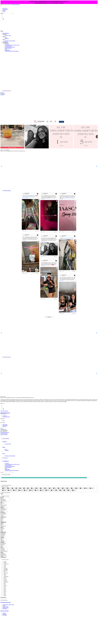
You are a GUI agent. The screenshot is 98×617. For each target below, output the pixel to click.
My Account (5, 8)
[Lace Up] (3, 515)
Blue (5, 571)
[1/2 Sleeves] (4, 548)
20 (55, 488)
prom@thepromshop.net (15, 4)
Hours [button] (4, 447)
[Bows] (3, 525)
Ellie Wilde (5, 615)
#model (54, 197)
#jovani (26, 196)
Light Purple (6, 576)
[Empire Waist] (3, 544)
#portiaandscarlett (64, 197)
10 (33, 488)
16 (46, 488)
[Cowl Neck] (3, 538)
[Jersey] (2, 531)
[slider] (88, 477)
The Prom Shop (3, 429)
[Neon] (2, 520)
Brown (5, 590)
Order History (5, 425)
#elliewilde (33, 196)
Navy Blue (6, 572)
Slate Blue (6, 570)
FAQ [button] (4, 453)
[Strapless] (3, 556)
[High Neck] (3, 540)
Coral (5, 586)
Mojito (5, 562)
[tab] (50, 441)
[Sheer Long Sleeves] (4, 551)
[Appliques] (3, 523)
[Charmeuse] (2, 528)
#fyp (68, 238)
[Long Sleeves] (4, 550)
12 (37, 488)
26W (26, 490)
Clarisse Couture (6, 607)
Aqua (5, 567)
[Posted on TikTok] (37, 193)
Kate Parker (5, 608)
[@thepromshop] (35, 122)
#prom (70, 238)
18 (50, 488)
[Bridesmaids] (5, 499)
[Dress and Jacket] (4, 505)
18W (5, 490)
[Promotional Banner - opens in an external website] (7, 190)
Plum (5, 583)
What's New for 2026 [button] (4, 610)
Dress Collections (6, 438)
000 (4, 488)
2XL (74, 490)
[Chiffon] (2, 529)
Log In (4, 11)
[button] (6, 33)
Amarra (4, 605)
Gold (5, 589)
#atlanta (24, 196)
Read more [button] (43, 198)
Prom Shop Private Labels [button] (5, 602)
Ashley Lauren (5, 606)
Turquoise (5, 568)
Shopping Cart (5, 9)
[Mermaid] (3, 545)
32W (42, 490)
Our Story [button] (5, 441)
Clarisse (4, 613)
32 (81, 488)
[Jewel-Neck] (3, 541)
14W (87, 488)
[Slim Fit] (3, 546)
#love (55, 264)
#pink (68, 197)
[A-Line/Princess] (3, 543)
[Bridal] (5, 498)
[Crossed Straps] (3, 514)
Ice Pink (5, 577)
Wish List (4, 426)
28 (72, 488)
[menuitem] (50, 8)
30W (37, 490)
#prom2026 (65, 238)
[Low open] (3, 516)
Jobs (3, 420)
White (5, 595)
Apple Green (6, 563)
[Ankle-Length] (3, 533)
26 (68, 488)
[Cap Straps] (3, 553)
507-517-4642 (4, 434)
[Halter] (3, 539)
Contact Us (5, 415)
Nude (5, 588)
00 (9, 488)
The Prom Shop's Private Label (8, 604)
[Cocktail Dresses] (5, 500)
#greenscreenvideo (26, 197)
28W (32, 490)
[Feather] (2, 530)
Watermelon (6, 581)
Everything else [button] (6, 461)
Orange (5, 585)
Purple (5, 574)
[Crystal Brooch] (3, 526)
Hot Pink (5, 579)
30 (77, 488)
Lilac (5, 575)
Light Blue (6, 569)
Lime (5, 566)
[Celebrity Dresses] (4, 509)
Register (4, 10)
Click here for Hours (4, 410)
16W (92, 488)
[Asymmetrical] (3, 534)
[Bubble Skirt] (4, 508)
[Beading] (3, 524)
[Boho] (4, 504)
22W (15, 490)
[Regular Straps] (3, 554)
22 (59, 488)
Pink (5, 578)
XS (52, 490)
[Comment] (26, 230)
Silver (5, 594)
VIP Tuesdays (5, 457)
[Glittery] (2, 518)
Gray (5, 593)
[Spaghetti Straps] (3, 555)
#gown (72, 238)
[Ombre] (2, 521)
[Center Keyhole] (4, 510)
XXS (48, 490)
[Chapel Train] (3, 535)
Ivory (5, 587)
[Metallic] (2, 519)
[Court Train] (3, 536)
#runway (29, 196)
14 (41, 488)
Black (5, 592)
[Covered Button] (3, 513)
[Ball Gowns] (4, 503)
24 (64, 488)
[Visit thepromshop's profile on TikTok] (24, 194)
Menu (2, 31)
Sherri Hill (4, 614)
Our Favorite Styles (6, 416)
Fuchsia (5, 580)
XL (69, 490)
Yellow (5, 561)
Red (4, 584)
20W (10, 490)
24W (21, 490)
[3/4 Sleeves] (4, 549)
